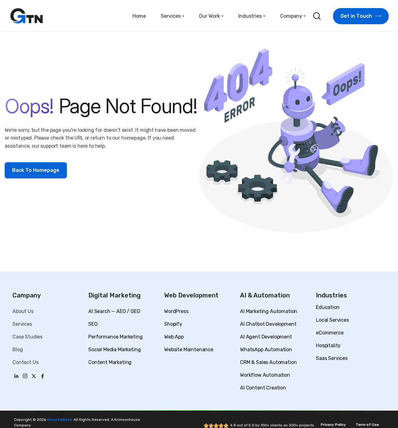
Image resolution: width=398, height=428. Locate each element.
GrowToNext (59, 419)
